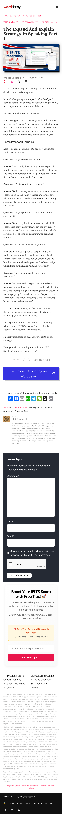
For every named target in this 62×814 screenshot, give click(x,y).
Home (6, 407)
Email (10, 536)
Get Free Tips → (31, 657)
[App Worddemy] (31, 70)
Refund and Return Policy (29, 786)
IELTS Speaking (28, 22)
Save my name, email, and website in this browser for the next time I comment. (32, 553)
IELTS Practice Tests (31, 16)
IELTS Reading (9, 22)
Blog (8, 786)
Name (11, 521)
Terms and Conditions (47, 786)
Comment (13, 475)
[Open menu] (57, 7)
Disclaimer (31, 788)
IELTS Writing (47, 22)
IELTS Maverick (19, 419)
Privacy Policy (15, 786)
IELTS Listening (9, 16)
